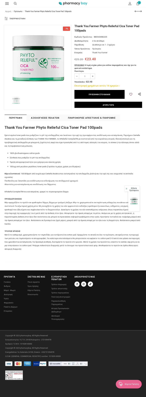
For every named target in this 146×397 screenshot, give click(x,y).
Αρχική (8, 11)
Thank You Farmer (99, 53)
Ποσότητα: (79, 71)
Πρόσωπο (18, 11)
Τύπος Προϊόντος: (82, 49)
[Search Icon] (15, 3)
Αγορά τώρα (108, 105)
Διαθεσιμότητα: (81, 41)
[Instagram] (83, 284)
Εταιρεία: (78, 53)
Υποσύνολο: (79, 82)
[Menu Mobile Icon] (7, 3)
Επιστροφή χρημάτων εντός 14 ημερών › (97, 85)
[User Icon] (129, 3)
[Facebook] (77, 284)
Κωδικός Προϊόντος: (83, 37)
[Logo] (73, 3)
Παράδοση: (79, 45)
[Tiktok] (90, 284)
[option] (37, 59)
